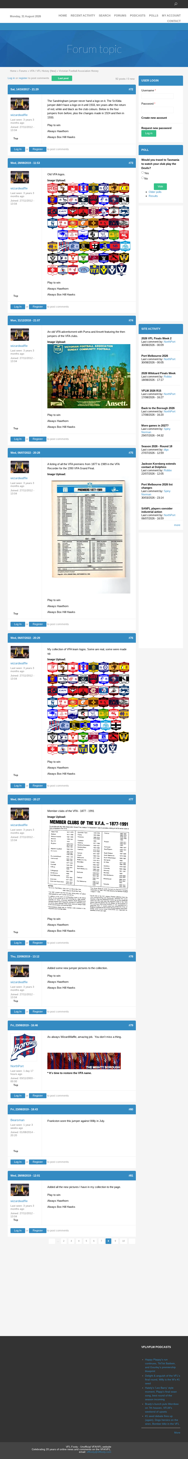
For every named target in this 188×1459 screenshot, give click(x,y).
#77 (131, 799)
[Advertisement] (160, 263)
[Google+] (20, 4)
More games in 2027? (155, 425)
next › (132, 1241)
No (146, 178)
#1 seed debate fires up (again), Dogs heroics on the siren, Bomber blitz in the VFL (162, 1420)
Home (63, 15)
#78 (131, 956)
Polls (153, 15)
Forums (120, 15)
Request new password (156, 128)
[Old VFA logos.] (88, 229)
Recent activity (83, 15)
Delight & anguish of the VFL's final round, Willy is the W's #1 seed (162, 1379)
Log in (11, 78)
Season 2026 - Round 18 (156, 446)
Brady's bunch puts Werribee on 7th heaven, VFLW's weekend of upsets (162, 1407)
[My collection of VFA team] (88, 708)
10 (123, 1241)
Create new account (154, 117)
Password (148, 103)
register (23, 78)
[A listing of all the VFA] (88, 534)
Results (153, 195)
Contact (174, 21)
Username (148, 90)
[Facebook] (9, 4)
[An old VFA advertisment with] (88, 376)
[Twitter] (15, 4)
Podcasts (137, 15)
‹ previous (52, 1241)
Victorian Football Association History (79, 71)
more (177, 525)
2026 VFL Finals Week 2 (156, 338)
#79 (131, 1025)
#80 (131, 1109)
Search (105, 15)
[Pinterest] (26, 4)
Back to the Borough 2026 (158, 408)
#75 (131, 452)
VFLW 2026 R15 (151, 390)
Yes (146, 173)
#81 (131, 1175)
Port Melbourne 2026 (154, 355)
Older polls (155, 191)
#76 (131, 637)
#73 (131, 162)
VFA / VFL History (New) (43, 71)
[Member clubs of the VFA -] (88, 865)
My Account (171, 15)
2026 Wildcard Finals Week (158, 373)
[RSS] (31, 4)
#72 (131, 89)
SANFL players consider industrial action (157, 510)
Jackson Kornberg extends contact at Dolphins (158, 465)
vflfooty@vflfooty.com (99, 1451)
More (177, 1432)
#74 (131, 320)
